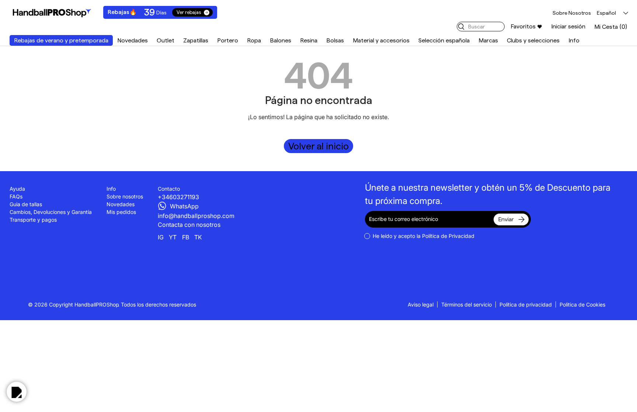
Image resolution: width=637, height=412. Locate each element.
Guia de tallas (26, 204)
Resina (308, 40)
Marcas (488, 40)
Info (573, 40)
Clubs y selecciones (533, 40)
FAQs (16, 196)
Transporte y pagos (33, 220)
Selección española (444, 40)
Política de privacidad (525, 304)
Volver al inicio (318, 146)
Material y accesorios (381, 40)
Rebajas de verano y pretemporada (61, 40)
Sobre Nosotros (572, 13)
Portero (227, 40)
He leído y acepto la (423, 236)
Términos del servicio (466, 304)
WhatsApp (184, 206)
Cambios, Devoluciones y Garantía (51, 212)
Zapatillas (195, 40)
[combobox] (481, 26)
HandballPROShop (96, 304)
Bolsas (335, 40)
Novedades (132, 40)
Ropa (254, 40)
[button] (610, 26)
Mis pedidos (121, 212)
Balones (280, 40)
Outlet (165, 40)
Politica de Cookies (582, 304)
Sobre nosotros (125, 196)
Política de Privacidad (448, 236)
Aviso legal (421, 304)
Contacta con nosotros (189, 224)
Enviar (506, 219)
